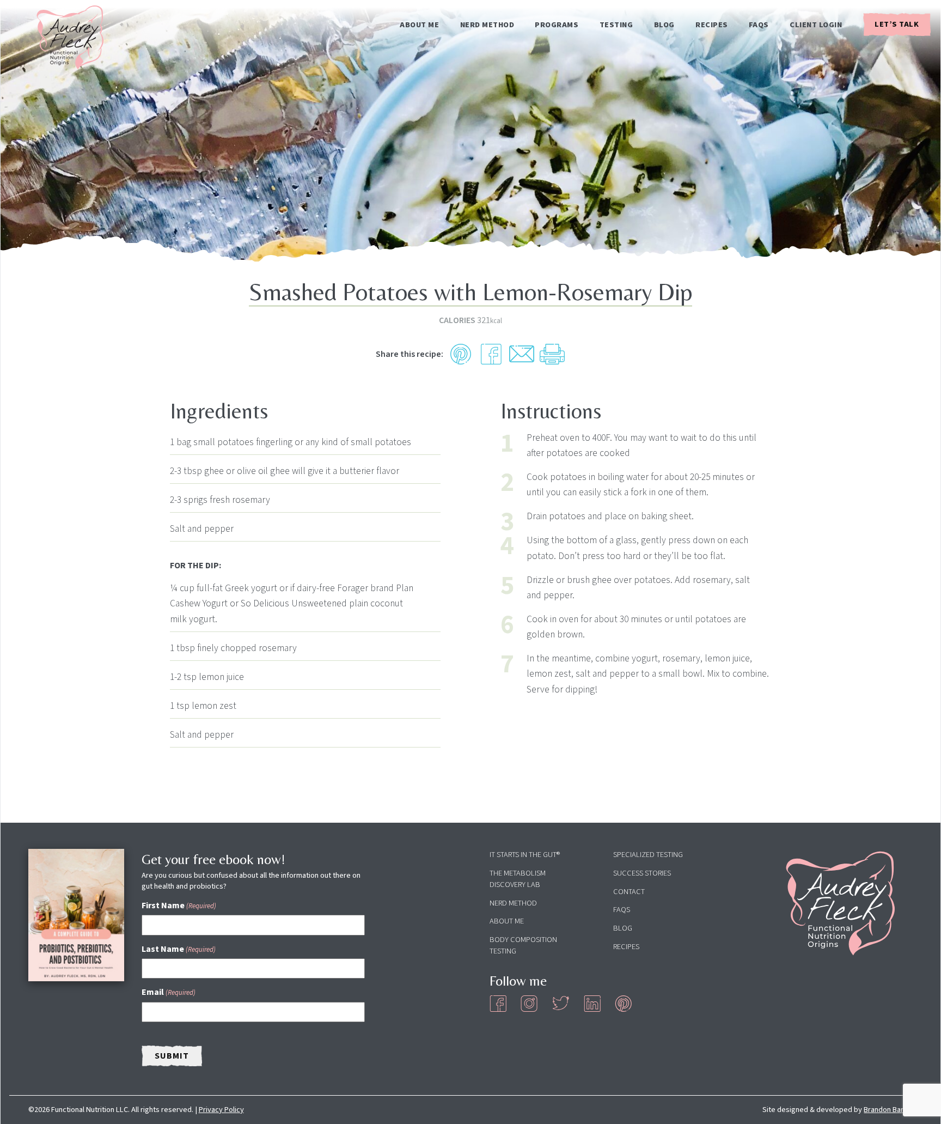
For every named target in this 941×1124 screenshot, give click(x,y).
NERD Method (487, 25)
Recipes (711, 25)
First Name (179, 905)
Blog (664, 25)
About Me (419, 25)
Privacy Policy (221, 1109)
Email (168, 992)
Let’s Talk (897, 24)
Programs (556, 25)
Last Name (179, 949)
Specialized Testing (648, 854)
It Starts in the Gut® (525, 854)
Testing (616, 25)
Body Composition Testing (523, 945)
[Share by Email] (522, 354)
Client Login (816, 25)
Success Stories (642, 873)
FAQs (759, 25)
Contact (629, 891)
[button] (461, 354)
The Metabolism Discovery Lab (518, 878)
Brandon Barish (888, 1109)
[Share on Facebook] (491, 354)
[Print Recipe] (552, 354)
